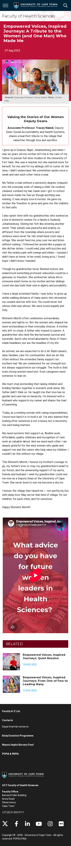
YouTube (39, 824)
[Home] (22, 774)
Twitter (5, 824)
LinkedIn (27, 824)
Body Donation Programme (17, 735)
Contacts (7, 720)
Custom (50, 824)
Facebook (16, 824)
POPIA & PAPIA (10, 753)
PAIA (23, 838)
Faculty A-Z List (11, 711)
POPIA (16, 838)
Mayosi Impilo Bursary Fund (18, 744)
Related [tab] (14, 644)
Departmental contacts (15, 726)
